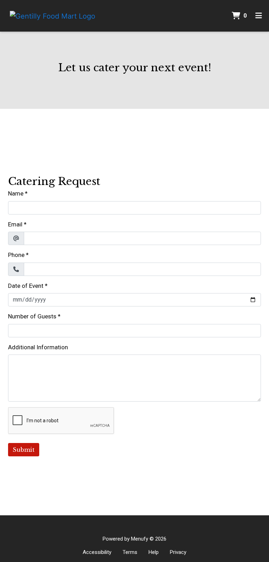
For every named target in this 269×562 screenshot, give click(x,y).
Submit (24, 449)
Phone (16, 254)
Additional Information (38, 347)
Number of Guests (32, 316)
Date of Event (25, 285)
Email (15, 224)
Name (15, 193)
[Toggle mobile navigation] (258, 15)
